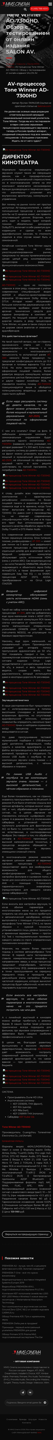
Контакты (26, 1423)
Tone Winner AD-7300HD (16, 1127)
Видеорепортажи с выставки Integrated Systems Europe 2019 (24, 1281)
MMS (39, 1433)
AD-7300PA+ (30, 470)
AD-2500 (34, 416)
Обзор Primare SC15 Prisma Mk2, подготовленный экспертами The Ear (22, 1336)
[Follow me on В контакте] (30, 1392)
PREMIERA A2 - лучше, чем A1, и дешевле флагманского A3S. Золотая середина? (24, 1267)
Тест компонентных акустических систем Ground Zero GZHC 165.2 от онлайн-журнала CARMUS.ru (25, 1309)
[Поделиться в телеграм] (23, 1392)
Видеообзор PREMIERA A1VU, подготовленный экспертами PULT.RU (23, 1288)
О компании (11, 1419)
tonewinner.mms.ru (13, 1141)
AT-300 (36, 541)
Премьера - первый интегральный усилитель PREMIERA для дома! (21, 1329)
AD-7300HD (8, 285)
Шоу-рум (32, 1419)
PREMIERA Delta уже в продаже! (19, 1323)
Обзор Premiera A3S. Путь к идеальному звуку (23, 1318)
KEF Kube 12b (26, 1117)
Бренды (22, 1419)
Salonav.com (44, 106)
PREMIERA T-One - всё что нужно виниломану (20, 1274)
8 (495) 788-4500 (39, 8)
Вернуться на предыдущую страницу (26, 1234)
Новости (20, 64)
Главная (10, 64)
